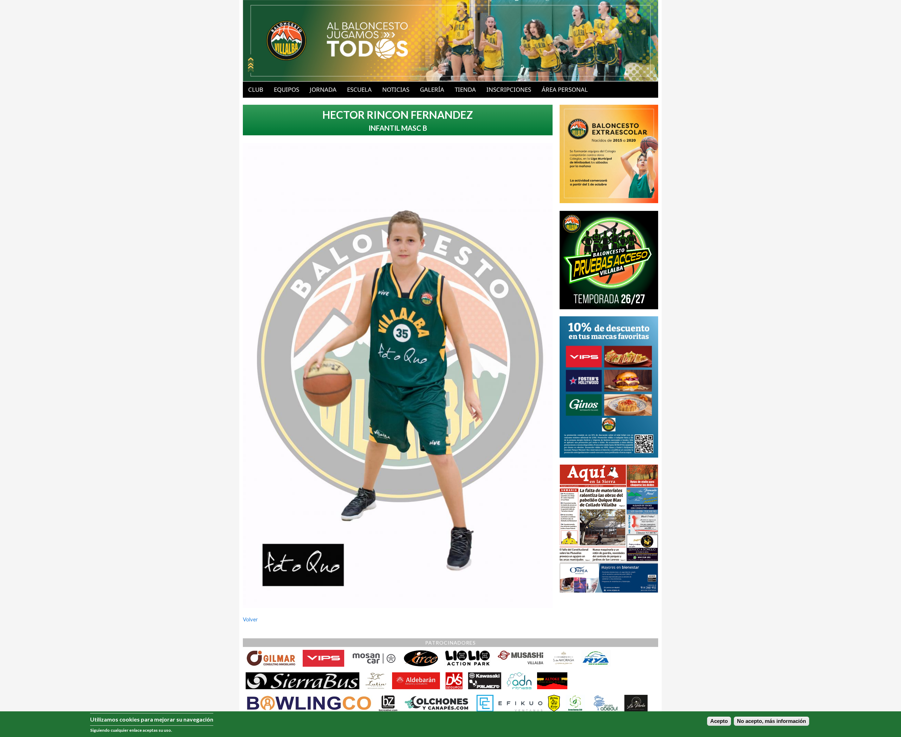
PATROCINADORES (450, 643)
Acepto (719, 721)
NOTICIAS (395, 89)
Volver (250, 619)
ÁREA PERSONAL (565, 89)
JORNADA (323, 89)
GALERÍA (432, 89)
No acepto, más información (771, 721)
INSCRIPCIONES (508, 89)
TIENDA (465, 89)
